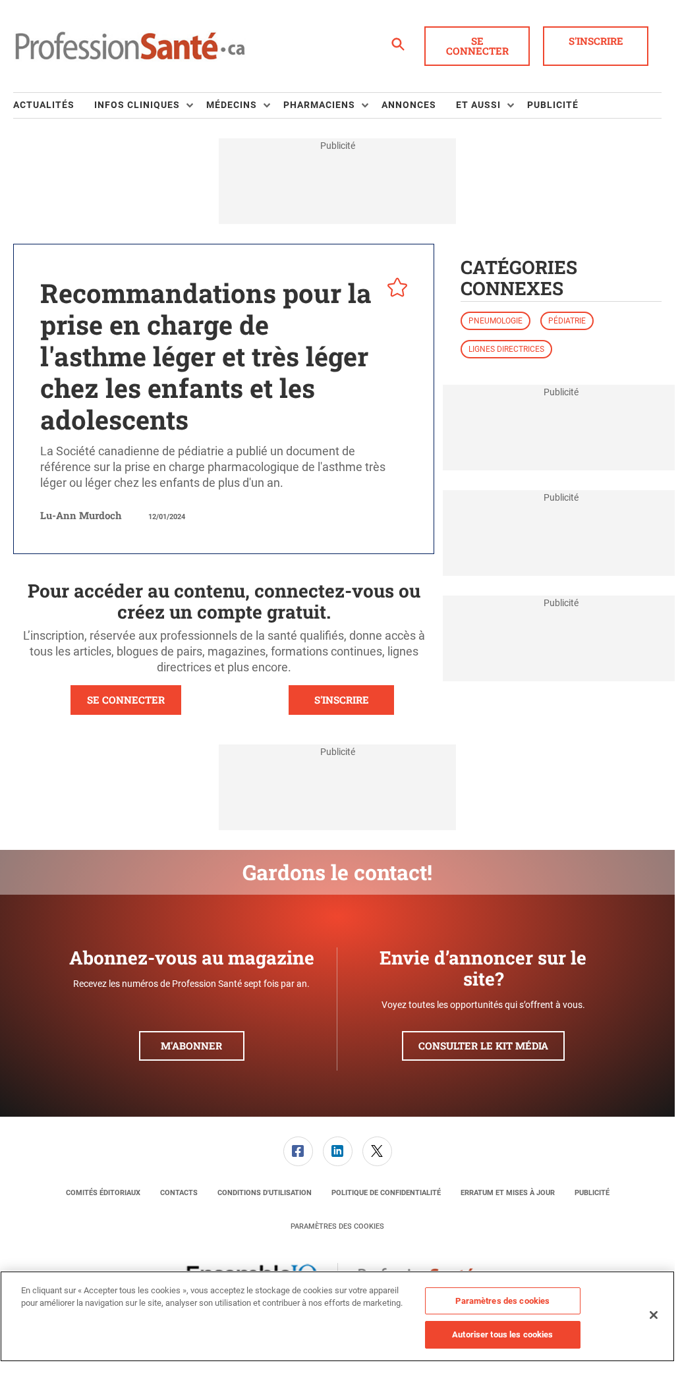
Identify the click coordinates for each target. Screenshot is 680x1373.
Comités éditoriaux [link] (103, 1193)
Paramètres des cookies (337, 1226)
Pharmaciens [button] (319, 104)
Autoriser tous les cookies (502, 1334)
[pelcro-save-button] (394, 289)
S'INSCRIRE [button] (341, 699)
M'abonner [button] (191, 1045)
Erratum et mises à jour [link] (508, 1193)
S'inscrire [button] (596, 40)
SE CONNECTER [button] (126, 699)
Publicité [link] (553, 104)
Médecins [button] (231, 104)
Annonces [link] (409, 104)
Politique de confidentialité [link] (386, 1193)
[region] (337, 1316)
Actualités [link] (43, 104)
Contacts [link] (179, 1193)
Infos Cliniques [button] (137, 104)
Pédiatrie (567, 320)
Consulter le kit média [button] (483, 1045)
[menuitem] (53, 105)
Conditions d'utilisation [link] (264, 1193)
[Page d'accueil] (129, 46)
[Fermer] (653, 1315)
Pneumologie (495, 320)
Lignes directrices (506, 349)
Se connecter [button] (477, 45)
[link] (298, 1151)
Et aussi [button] (478, 104)
